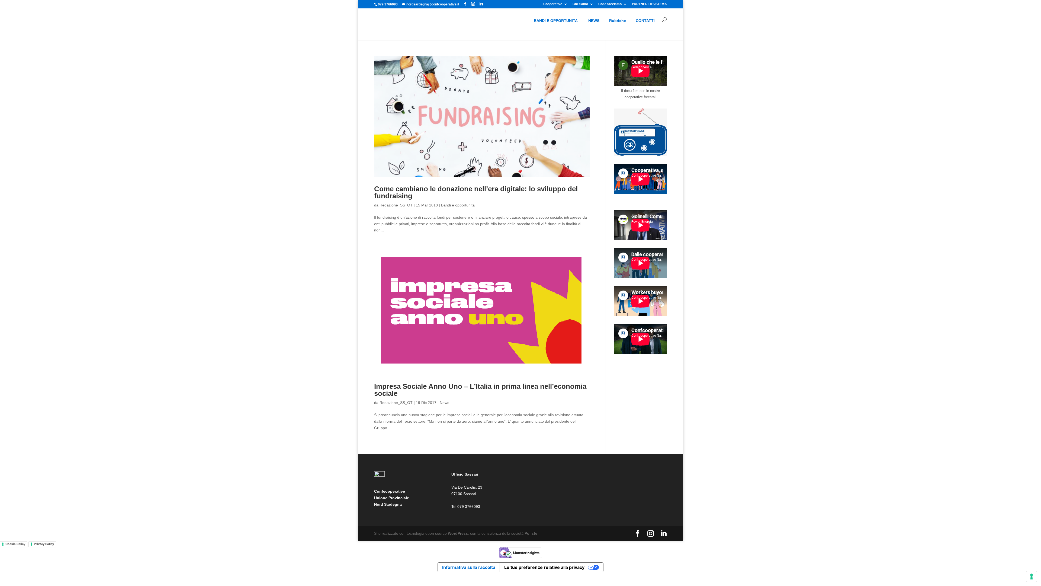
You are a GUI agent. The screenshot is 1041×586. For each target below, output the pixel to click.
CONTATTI (645, 20)
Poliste (531, 533)
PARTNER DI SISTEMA (649, 4)
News (444, 402)
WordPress (458, 533)
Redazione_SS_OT (396, 205)
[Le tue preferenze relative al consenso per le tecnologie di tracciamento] (1031, 576)
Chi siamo (580, 4)
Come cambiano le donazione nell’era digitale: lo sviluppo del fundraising (476, 192)
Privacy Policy (44, 544)
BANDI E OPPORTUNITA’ (556, 20)
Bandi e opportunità (458, 205)
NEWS (593, 20)
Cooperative (552, 4)
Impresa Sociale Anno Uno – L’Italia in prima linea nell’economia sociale (480, 389)
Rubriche (617, 20)
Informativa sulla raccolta (468, 567)
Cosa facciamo (610, 4)
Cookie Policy (15, 544)
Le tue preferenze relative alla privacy (544, 567)
